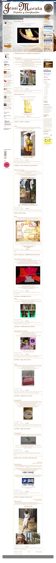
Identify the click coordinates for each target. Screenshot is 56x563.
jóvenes (22, 91)
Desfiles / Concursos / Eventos (24, 17)
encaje (35, 90)
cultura (26, 322)
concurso (23, 90)
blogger (21, 209)
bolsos (17, 117)
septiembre (47, 87)
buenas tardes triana (23, 355)
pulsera (31, 91)
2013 (45, 82)
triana (40, 425)
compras (29, 452)
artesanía (19, 292)
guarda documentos (31, 117)
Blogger (32, 557)
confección (28, 49)
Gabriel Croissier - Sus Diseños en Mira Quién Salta (25, 458)
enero (46, 94)
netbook (17, 293)
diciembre (47, 83)
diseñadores (30, 90)
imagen (29, 250)
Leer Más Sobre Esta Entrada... (18, 87)
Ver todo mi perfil (6, 41)
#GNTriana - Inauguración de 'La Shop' (23, 396)
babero (20, 49)
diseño (31, 49)
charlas (24, 250)
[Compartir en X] (28, 116)
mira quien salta (18, 493)
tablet (19, 293)
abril (46, 91)
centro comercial (21, 250)
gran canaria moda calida (19, 356)
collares (22, 49)
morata (15, 50)
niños (30, 392)
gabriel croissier (26, 492)
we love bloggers (35, 356)
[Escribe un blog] (27, 116)
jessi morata (19, 91)
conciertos (23, 322)
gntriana (38, 424)
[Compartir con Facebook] (29, 116)
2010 (45, 98)
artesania (18, 49)
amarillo (18, 161)
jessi (39, 49)
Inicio (5, 15)
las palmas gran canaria (33, 250)
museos (32, 453)
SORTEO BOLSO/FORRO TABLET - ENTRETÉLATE (9, 72)
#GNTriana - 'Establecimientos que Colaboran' (24, 326)
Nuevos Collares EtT (18, 21)
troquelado (24, 162)
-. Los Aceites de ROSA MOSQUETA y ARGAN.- (9, 80)
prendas (22, 50)
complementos (25, 49)
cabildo (21, 322)
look (34, 161)
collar (20, 90)
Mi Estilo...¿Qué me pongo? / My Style (16, 15)
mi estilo (26, 209)
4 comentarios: (22, 423)
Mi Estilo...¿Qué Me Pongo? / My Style (9, 104)
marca (15, 293)
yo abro (38, 356)
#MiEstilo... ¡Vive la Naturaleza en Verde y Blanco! (25, 165)
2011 (45, 97)
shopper (15, 251)
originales (20, 50)
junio (46, 89)
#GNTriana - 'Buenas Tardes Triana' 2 (22, 359)
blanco (17, 209)
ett (14, 91)
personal (39, 250)
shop (35, 453)
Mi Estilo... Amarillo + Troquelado (21, 121)
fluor (35, 292)
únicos (27, 50)
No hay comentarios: (22, 116)
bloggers (19, 355)
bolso (19, 90)
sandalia (17, 162)
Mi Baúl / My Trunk (33, 17)
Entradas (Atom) (20, 553)
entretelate (33, 49)
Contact (9, 15)
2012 (45, 96)
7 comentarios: (22, 546)
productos (39, 117)
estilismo (40, 90)
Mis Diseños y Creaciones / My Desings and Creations (11, 17)
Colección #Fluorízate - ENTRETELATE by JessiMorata (28, 285)
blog (19, 161)
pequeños (32, 392)
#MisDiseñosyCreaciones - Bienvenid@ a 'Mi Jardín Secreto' (27, 53)
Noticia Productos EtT (19, 94)
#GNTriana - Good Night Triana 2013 (22, 296)
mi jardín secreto (26, 91)
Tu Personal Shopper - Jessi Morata (17, 18)
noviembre (47, 86)
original (17, 50)
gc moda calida (35, 424)
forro (36, 292)
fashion (32, 424)
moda (38, 161)
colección (25, 292)
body (17, 90)
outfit (14, 162)
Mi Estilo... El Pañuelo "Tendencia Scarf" (23, 497)
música (27, 323)
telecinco (26, 493)
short (19, 162)
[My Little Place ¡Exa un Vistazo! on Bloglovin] (47, 75)
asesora (18, 250)
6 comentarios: (22, 208)
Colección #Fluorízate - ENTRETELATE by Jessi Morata (27, 254)
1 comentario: (21, 47)
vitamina (27, 162)
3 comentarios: (22, 88)
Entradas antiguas (39, 551)
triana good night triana (29, 356)
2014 (45, 81)
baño (17, 424)
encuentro (29, 424)
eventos (28, 322)
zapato (29, 162)
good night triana (31, 322)
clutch (23, 292)
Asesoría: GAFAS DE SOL (7, 18)
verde (38, 209)
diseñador (27, 355)
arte (17, 292)
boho (22, 209)
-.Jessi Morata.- (10, 22)
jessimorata (38, 292)
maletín (36, 161)
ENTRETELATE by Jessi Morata (28, 114)
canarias (18, 492)
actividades (18, 391)
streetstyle (21, 162)
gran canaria (37, 49)
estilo (31, 161)
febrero (46, 93)
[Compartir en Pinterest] (29, 116)
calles (33, 391)
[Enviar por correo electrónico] (25, 208)
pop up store (35, 392)
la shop (25, 425)
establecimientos (36, 355)
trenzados (25, 50)
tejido (15, 118)
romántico (33, 209)
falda (15, 91)
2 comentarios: (22, 354)
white (40, 209)
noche (28, 323)
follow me (5, 126)
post (38, 425)
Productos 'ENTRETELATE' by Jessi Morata (43, 15)
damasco (28, 90)
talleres (38, 392)
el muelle (26, 250)
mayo (46, 90)
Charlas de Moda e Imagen (20, 213)
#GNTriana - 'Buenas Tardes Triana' (22, 428)
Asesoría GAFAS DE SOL (9, 89)
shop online (23, 493)
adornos (21, 391)
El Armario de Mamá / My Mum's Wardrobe (30, 15)
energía (27, 161)
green (24, 209)
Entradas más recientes (18, 551)
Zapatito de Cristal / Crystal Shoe (42, 17)
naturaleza (29, 209)
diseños (33, 355)
